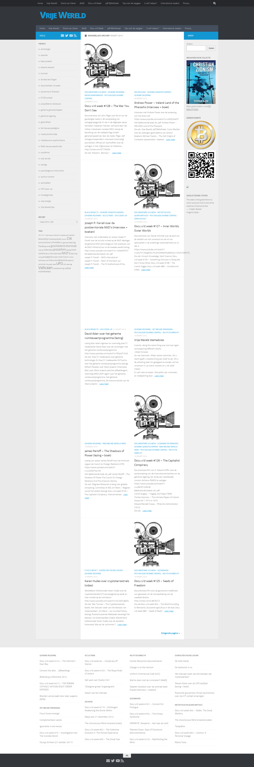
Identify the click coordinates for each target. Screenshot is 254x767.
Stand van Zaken (68, 3)
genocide (47, 246)
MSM (55, 254)
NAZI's (66, 253)
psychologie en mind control (163, 215)
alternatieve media (51, 235)
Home (40, 3)
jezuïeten (59, 249)
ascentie (44, 55)
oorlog (40, 257)
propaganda (48, 257)
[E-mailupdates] (62, 35)
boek (59, 239)
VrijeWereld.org (58, 268)
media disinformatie (94, 95)
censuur (64, 239)
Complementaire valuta (51, 720)
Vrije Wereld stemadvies (149, 340)
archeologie (140, 92)
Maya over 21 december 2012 (99, 716)
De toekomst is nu (183, 667)
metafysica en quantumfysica (53, 140)
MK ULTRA (49, 254)
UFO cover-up (121, 215)
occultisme (108, 215)
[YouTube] (70, 35)
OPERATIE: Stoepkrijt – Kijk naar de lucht (149, 723)
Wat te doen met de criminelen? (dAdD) (148, 680)
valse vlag (69, 264)
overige (44, 164)
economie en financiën (168, 443)
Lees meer (116, 153)
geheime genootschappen (159, 92)
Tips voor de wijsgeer (132, 3)
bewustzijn (43, 239)
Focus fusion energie (50, 713)
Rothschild (53, 260)
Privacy (186, 3)
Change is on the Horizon (141, 667)
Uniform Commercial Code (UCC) (145, 674)
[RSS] (75, 35)
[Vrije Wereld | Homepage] (63, 16)
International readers (170, 3)
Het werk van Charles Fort (97, 680)
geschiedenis (58, 246)
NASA (59, 254)
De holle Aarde (182, 661)
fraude (41, 246)
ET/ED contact (91, 570)
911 (43, 235)
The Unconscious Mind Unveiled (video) (103, 723)
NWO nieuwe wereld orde (114, 443)
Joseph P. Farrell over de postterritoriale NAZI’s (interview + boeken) (106, 227)
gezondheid (163, 570)
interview (48, 249)
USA (64, 264)
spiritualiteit (140, 219)
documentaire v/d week (95, 92)
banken (72, 235)
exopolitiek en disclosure (111, 570)
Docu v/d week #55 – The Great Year (102, 739)
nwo (76, 253)
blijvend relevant (47, 67)
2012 (40, 235)
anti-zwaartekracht (63, 235)
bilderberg (53, 239)
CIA (69, 238)
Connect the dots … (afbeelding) (55, 670)
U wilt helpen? (150, 3)
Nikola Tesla (180, 742)
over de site (45, 158)
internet (41, 250)
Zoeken (190, 44)
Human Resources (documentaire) (146, 661)
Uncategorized (47, 195)
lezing (68, 250)
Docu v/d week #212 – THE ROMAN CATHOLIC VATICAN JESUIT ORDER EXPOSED (57, 686)
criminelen (55, 242)
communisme (44, 242)
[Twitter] (66, 35)
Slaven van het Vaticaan (96, 693)
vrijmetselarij (44, 271)
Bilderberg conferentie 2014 (53, 677)
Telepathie (180, 726)
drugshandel (65, 243)
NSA (72, 254)
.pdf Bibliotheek (112, 3)
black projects (91, 212)
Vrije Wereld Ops (48, 207)
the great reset (51, 264)
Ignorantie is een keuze (51, 726)
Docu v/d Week (94, 3)
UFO (59, 264)
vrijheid (68, 268)
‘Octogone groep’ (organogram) (99, 686)
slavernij (71, 260)
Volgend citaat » (193, 212)
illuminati (71, 246)
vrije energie (46, 201)
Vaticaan (45, 267)
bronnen (44, 73)
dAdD (82, 3)
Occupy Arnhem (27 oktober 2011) (56, 742)
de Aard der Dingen (49, 79)
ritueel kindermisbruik (61, 257)
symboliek (42, 264)
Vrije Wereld (52, 3)
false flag (72, 243)
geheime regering (116, 92)
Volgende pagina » (170, 633)
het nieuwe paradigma (162, 329)
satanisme (62, 260)
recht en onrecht (171, 332)
